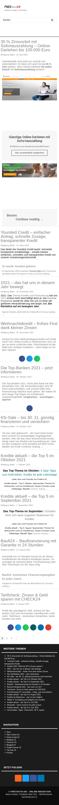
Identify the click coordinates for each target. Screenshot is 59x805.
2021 (3, 298)
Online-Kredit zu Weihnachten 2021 (33, 341)
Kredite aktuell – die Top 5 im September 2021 (27, 498)
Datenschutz (29, 797)
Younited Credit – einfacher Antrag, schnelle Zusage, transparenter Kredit (26, 236)
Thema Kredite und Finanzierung (31, 295)
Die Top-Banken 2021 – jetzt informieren (27, 370)
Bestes (12, 215)
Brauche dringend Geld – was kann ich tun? (24, 687)
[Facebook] (33, 778)
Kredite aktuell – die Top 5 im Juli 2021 (22, 702)
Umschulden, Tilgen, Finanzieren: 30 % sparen (25, 710)
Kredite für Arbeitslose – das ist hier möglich (24, 697)
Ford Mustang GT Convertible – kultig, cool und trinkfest (29, 692)
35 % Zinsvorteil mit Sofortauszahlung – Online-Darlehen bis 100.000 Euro (26, 45)
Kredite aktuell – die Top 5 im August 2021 (24, 695)
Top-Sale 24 (11, 750)
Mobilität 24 (11, 740)
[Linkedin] (40, 778)
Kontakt (10, 753)
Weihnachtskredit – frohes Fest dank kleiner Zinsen (29, 325)
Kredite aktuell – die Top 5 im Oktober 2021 (27, 457)
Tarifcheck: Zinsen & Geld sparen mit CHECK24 (24, 597)
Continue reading (29, 219)
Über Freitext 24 (13, 735)
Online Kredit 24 (13, 737)
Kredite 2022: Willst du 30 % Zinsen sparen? (25, 666)
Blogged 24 (11, 745)
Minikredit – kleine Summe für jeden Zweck (24, 705)
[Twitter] (25, 778)
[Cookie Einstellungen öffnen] (5, 801)
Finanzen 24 (11, 742)
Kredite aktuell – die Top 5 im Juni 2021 (23, 708)
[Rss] (18, 778)
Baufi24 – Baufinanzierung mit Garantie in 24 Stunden (28, 543)
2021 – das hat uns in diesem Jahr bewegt (28, 284)
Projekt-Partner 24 (14, 747)
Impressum (46, 794)
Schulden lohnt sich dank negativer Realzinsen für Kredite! (30, 515)
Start (8, 732)
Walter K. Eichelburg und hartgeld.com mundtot (26, 700)
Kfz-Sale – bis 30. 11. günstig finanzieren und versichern (27, 419)
